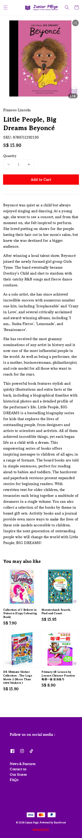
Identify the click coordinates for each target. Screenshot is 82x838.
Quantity (9, 156)
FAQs (14, 780)
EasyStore (60, 822)
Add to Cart (41, 179)
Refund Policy (41, 829)
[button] (5, 7)
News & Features (23, 764)
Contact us (18, 769)
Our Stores (18, 774)
